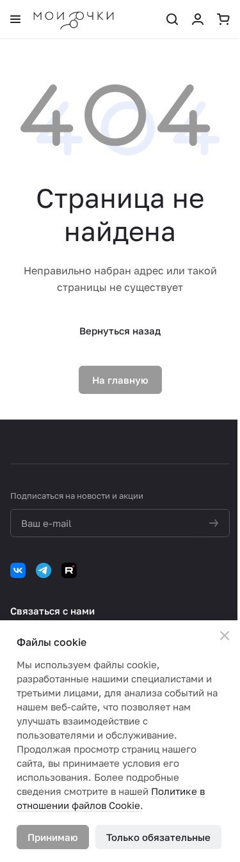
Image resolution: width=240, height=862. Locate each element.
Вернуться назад (120, 330)
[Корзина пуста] (223, 19)
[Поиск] (172, 19)
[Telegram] (43, 570)
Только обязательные (158, 837)
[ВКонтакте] (18, 570)
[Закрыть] (224, 635)
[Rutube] (69, 570)
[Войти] (197, 19)
